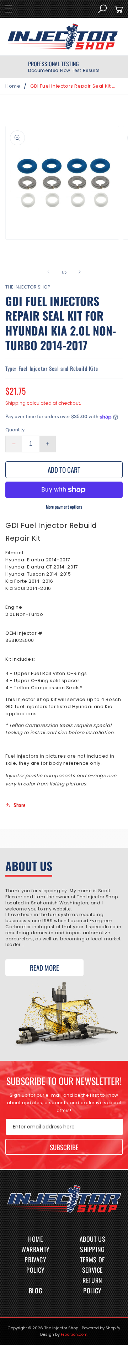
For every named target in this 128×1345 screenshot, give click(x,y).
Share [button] (20, 805)
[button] (9, 9)
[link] (64, 67)
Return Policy (92, 1285)
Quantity (15, 429)
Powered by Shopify (101, 1328)
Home (12, 86)
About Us (93, 1238)
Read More (44, 967)
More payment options (64, 507)
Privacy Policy (35, 1264)
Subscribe (64, 1147)
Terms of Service (92, 1264)
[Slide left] (48, 272)
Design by (64, 1334)
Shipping (15, 403)
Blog (35, 1290)
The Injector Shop (61, 1328)
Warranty (35, 1249)
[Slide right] (79, 272)
